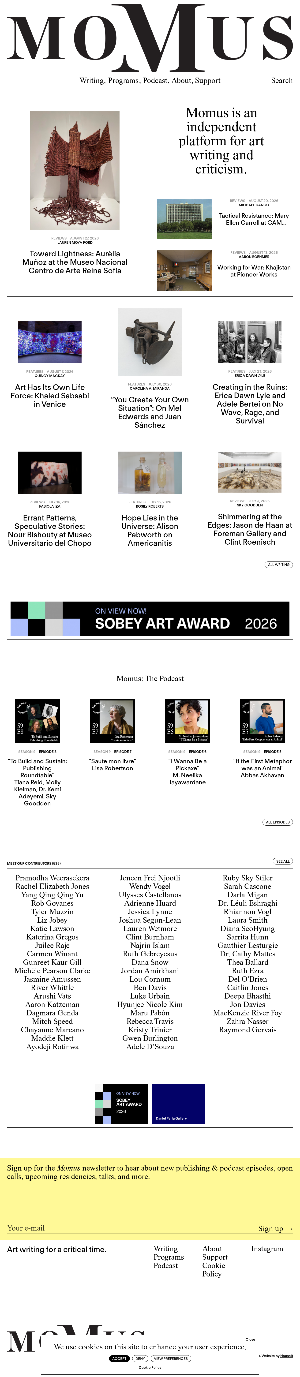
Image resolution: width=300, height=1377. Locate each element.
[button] (250, 1339)
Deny (140, 1359)
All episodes (278, 822)
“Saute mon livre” (112, 761)
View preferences (171, 1359)
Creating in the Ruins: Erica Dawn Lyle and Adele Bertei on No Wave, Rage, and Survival (250, 403)
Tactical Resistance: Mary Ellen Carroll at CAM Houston (254, 222)
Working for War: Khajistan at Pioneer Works (254, 271)
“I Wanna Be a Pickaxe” (187, 764)
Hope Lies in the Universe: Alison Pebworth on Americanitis (149, 530)
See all (283, 861)
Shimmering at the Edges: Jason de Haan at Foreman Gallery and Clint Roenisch (249, 529)
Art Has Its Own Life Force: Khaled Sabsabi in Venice (50, 395)
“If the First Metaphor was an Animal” (262, 764)
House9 (286, 1356)
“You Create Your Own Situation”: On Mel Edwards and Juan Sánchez (150, 412)
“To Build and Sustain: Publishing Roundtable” (37, 768)
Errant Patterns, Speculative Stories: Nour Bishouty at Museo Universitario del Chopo (50, 530)
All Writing (279, 565)
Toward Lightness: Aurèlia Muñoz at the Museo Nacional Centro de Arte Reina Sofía (75, 262)
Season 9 (26, 752)
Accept (119, 1359)
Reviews (59, 238)
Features (34, 372)
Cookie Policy (150, 1368)
